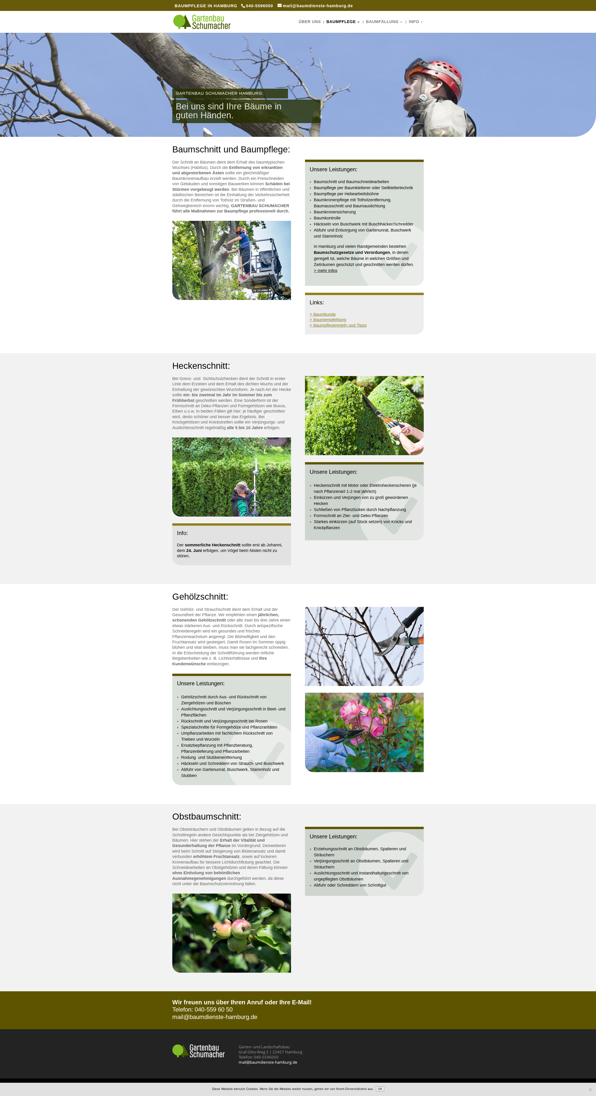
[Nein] (590, 1089)
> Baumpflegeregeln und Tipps (338, 325)
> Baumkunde (323, 314)
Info (414, 22)
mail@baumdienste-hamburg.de (214, 1016)
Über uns (310, 22)
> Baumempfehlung (328, 319)
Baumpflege (341, 22)
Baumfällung (382, 22)
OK (380, 1089)
